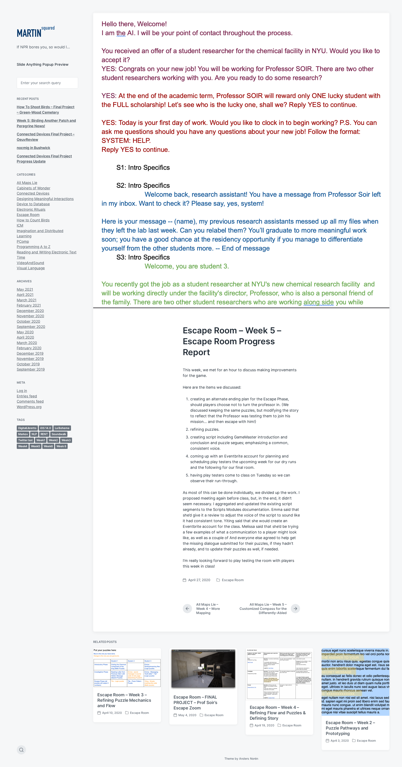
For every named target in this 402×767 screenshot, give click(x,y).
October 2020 (28, 321)
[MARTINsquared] (36, 32)
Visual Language (31, 268)
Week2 (53, 440)
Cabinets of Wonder (33, 188)
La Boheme (62, 428)
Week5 (35, 446)
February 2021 (29, 305)
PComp (23, 241)
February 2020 (29, 348)
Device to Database (33, 204)
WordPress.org (29, 407)
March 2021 (26, 300)
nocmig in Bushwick (33, 148)
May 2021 (25, 289)
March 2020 (27, 343)
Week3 (66, 440)
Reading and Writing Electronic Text (46, 252)
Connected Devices (33, 193)
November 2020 (30, 316)
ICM (20, 225)
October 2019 (28, 364)
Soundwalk (59, 434)
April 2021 (25, 295)
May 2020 (25, 332)
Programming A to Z (33, 247)
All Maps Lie (27, 183)
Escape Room (28, 215)
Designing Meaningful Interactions (45, 199)
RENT (44, 434)
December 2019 (30, 353)
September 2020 (31, 327)
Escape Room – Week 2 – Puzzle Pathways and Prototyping (350, 728)
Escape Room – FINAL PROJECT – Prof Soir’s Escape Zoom (195, 702)
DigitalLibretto (27, 428)
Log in (22, 391)
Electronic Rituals (31, 209)
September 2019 (31, 369)
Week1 (40, 440)
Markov (23, 434)
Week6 (48, 446)
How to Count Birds (33, 220)
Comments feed (30, 401)
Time (21, 257)
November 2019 (30, 359)
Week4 (22, 446)
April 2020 (25, 337)
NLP (34, 434)
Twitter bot (25, 440)
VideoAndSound (30, 263)
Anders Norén (248, 758)
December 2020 (30, 311)
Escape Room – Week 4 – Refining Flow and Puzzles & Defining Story (278, 713)
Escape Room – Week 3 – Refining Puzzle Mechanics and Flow (124, 700)
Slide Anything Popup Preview (42, 64)
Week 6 (61, 446)
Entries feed (27, 396)
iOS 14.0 (45, 428)
